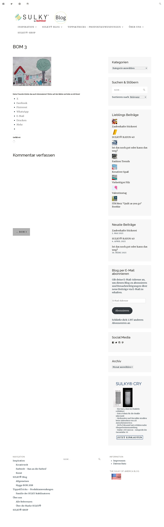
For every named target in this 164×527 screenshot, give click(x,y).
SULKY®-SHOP (26, 32)
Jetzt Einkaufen (129, 437)
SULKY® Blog (51, 27)
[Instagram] (28, 3)
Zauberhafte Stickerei (124, 126)
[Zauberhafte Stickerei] (114, 123)
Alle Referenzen (24, 501)
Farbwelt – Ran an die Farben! (31, 469)
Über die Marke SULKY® (28, 505)
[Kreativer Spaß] (114, 168)
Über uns (135, 27)
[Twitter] (12, 3)
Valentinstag (119, 193)
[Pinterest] (20, 3)
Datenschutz (119, 463)
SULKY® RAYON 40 (123, 137)
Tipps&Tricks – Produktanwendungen (94, 27)
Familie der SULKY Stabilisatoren (33, 493)
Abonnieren (122, 310)
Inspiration (26, 27)
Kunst (19, 473)
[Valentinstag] (114, 189)
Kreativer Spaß (120, 171)
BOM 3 (23, 232)
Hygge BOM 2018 (24, 485)
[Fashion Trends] (114, 158)
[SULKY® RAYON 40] (114, 133)
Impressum (119, 460)
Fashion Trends (121, 161)
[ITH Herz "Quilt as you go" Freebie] (114, 200)
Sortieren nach (121, 97)
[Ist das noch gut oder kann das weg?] (114, 144)
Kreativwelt (22, 464)
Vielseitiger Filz (121, 182)
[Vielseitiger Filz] (114, 179)
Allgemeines (22, 481)
